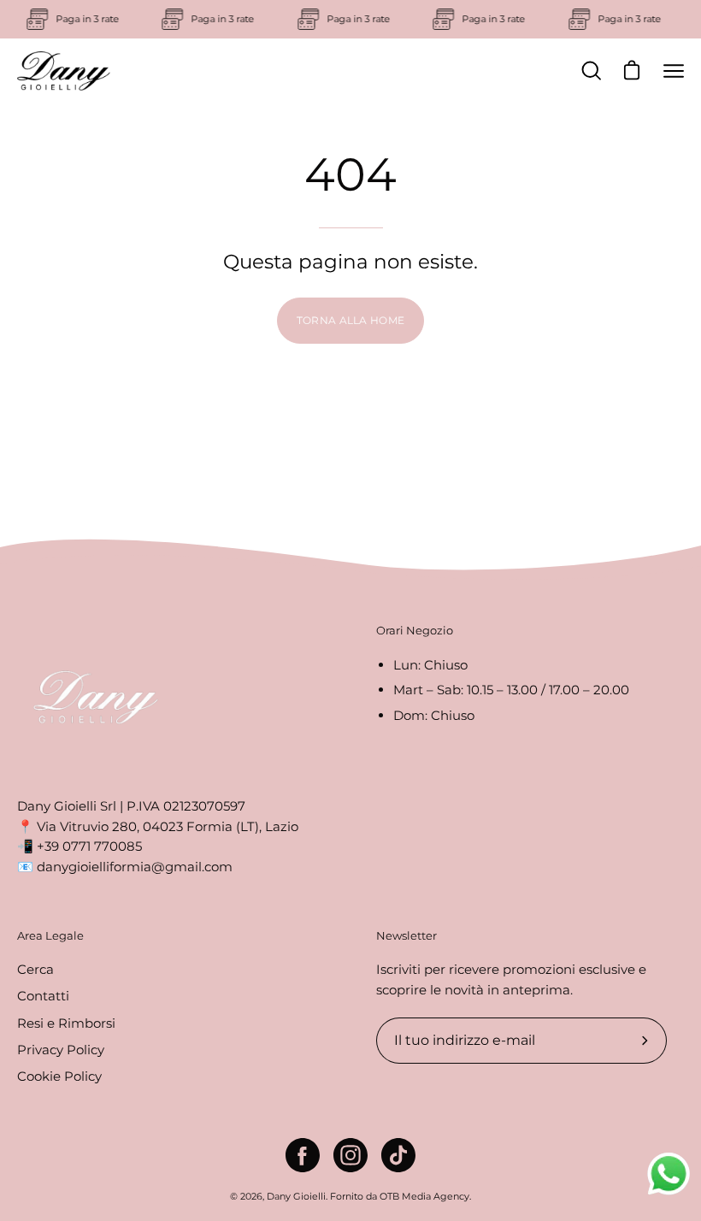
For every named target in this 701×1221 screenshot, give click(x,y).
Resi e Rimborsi (66, 1023)
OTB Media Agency (424, 1196)
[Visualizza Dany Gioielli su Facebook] (303, 1155)
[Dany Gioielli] (64, 71)
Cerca (35, 969)
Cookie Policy (59, 1077)
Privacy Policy (60, 1049)
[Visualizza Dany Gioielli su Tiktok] (398, 1155)
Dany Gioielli (296, 1196)
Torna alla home (351, 320)
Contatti (43, 996)
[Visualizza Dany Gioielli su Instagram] (350, 1155)
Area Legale (50, 935)
